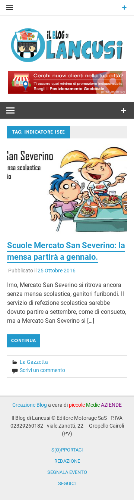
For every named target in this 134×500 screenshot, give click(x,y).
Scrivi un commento (42, 370)
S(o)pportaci (67, 450)
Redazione (67, 461)
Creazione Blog (29, 405)
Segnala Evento (67, 472)
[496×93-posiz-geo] (67, 91)
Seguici (67, 483)
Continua (23, 340)
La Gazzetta (34, 362)
